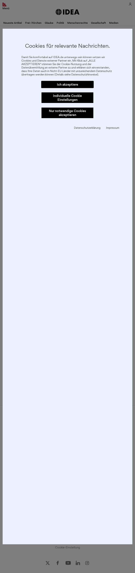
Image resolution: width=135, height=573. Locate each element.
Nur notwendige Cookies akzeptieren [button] (67, 113)
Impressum (112, 128)
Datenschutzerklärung (87, 128)
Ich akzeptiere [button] (67, 84)
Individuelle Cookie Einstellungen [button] (67, 98)
